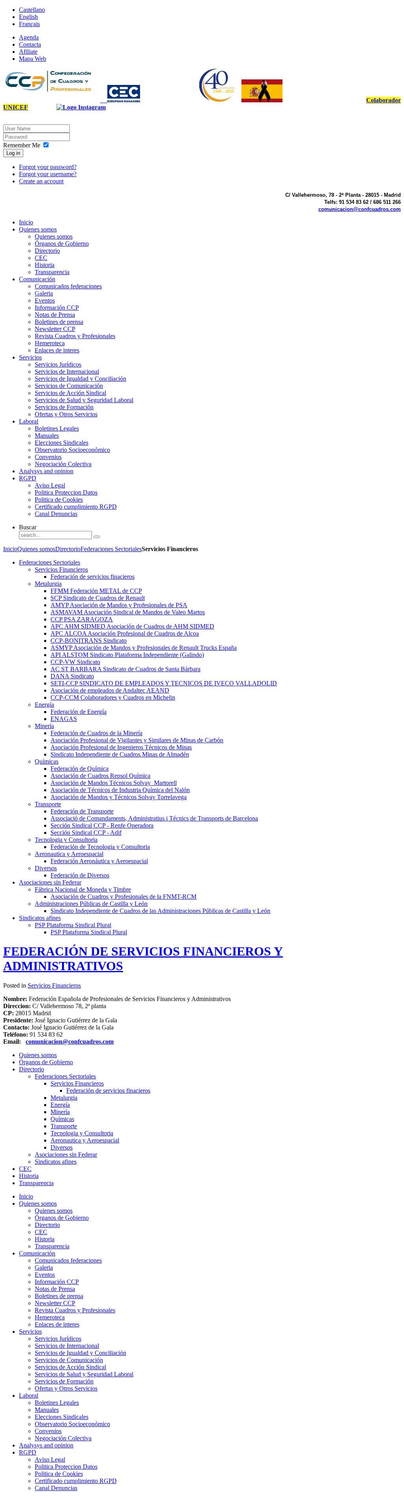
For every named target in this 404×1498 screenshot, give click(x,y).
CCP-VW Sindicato (75, 662)
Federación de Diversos (79, 875)
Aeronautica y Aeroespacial (69, 854)
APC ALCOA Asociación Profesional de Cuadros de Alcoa (124, 633)
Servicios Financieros (61, 569)
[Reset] (97, 537)
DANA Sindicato (72, 676)
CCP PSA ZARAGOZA (81, 619)
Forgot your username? (48, 174)
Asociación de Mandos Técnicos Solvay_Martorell (113, 782)
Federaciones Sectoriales (111, 549)
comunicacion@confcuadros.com (359, 209)
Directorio (67, 549)
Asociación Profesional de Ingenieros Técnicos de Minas (121, 747)
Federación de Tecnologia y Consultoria (100, 846)
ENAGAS (63, 718)
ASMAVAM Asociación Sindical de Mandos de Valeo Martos (127, 612)
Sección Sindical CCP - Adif (86, 832)
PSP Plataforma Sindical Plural (73, 925)
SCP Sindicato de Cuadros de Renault (97, 598)
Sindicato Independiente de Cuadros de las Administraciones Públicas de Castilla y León (160, 910)
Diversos (46, 868)
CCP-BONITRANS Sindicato (88, 640)
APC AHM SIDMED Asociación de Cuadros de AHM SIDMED (132, 626)
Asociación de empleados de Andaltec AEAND (109, 690)
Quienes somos (36, 549)
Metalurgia (48, 583)
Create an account (41, 181)
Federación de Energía (78, 711)
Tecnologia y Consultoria (66, 839)
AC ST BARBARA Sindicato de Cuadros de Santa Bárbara (125, 669)
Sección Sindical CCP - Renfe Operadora (101, 825)
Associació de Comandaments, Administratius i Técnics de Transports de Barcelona (154, 818)
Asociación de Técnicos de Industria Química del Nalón (120, 790)
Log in (13, 153)
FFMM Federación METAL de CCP (96, 590)
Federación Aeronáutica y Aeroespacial (99, 861)
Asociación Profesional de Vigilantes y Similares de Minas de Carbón (136, 740)
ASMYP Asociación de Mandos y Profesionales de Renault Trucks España (143, 647)
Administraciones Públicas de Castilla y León (91, 903)
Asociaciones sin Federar (50, 882)
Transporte (48, 804)
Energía (44, 704)
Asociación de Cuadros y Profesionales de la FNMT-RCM (123, 896)
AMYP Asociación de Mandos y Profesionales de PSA (118, 605)
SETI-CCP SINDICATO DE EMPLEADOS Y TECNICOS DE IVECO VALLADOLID (163, 683)
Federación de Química (79, 768)
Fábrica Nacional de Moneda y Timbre (83, 889)
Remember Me (21, 145)
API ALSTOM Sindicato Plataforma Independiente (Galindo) (127, 654)
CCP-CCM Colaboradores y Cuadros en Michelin (112, 697)
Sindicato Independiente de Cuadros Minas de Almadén (119, 754)
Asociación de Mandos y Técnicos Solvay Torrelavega (118, 797)
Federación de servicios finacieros (92, 576)
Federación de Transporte (82, 811)
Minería (44, 726)
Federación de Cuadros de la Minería (96, 733)
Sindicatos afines (40, 918)
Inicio (10, 549)
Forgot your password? (48, 167)
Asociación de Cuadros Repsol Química (100, 775)
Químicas (46, 761)
